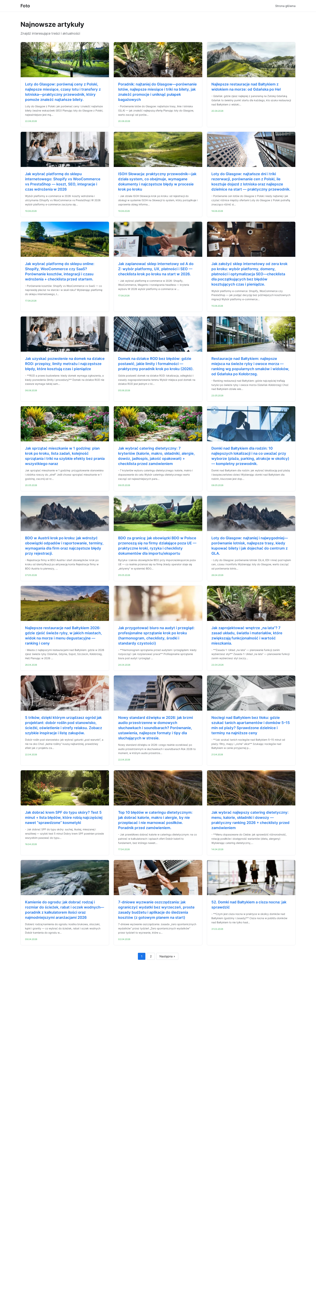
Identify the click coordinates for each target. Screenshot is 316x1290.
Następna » (167, 956)
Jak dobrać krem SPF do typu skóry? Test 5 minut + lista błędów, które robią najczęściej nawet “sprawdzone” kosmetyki (63, 817)
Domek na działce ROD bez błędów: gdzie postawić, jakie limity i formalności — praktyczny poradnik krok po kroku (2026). (156, 363)
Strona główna (285, 6)
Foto (25, 5)
